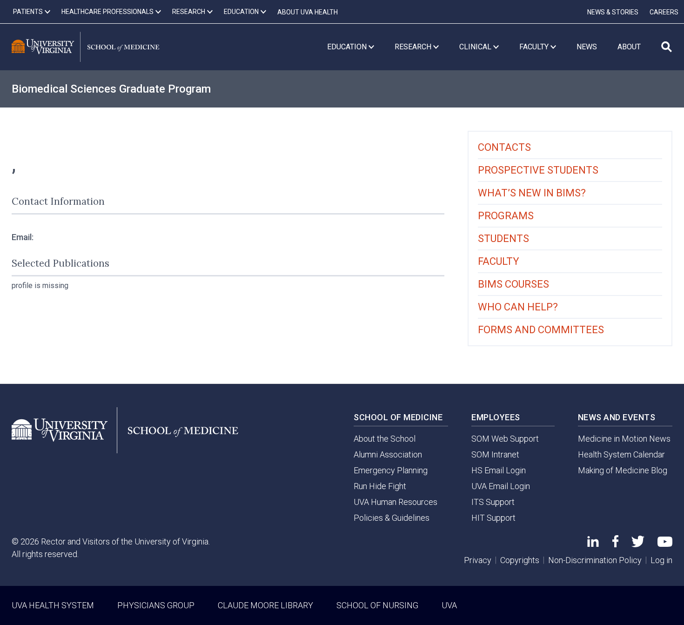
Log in (661, 560)
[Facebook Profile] (615, 544)
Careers (664, 12)
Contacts (504, 147)
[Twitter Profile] (637, 544)
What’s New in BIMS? (532, 193)
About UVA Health (307, 12)
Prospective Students (538, 170)
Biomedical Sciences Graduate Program (111, 88)
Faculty (498, 261)
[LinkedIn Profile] (593, 544)
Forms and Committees (541, 330)
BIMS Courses (513, 284)
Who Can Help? (518, 307)
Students (503, 238)
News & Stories (612, 12)
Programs (506, 216)
